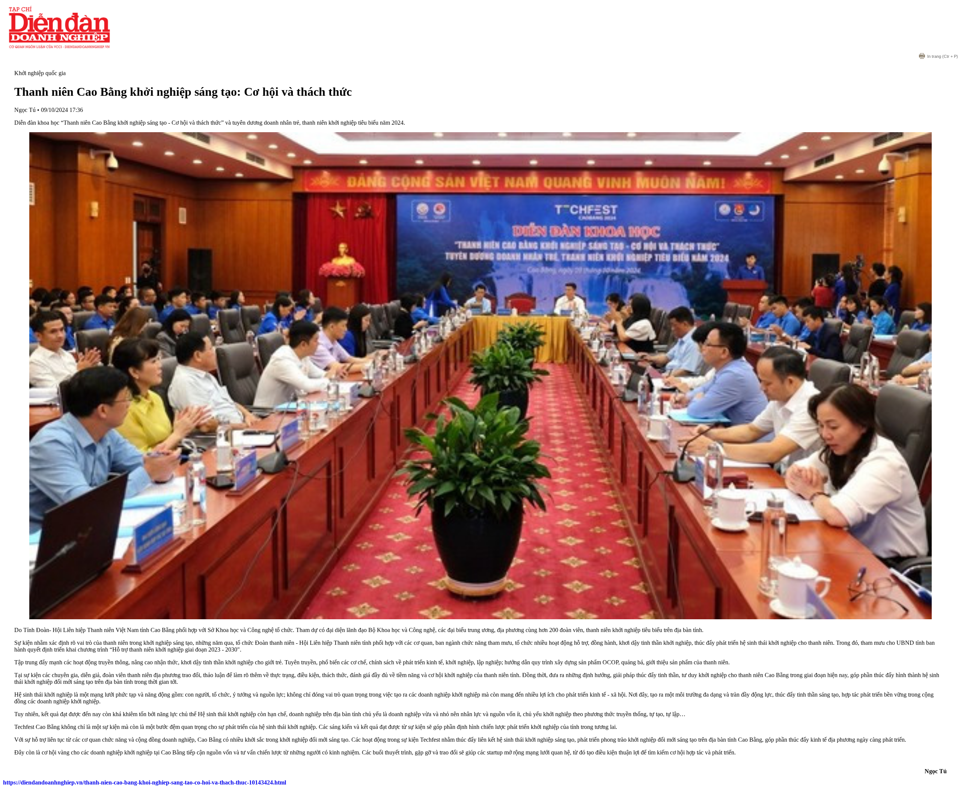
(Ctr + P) (942, 56)
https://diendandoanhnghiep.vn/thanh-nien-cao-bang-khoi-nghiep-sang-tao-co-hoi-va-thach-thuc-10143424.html (144, 782)
